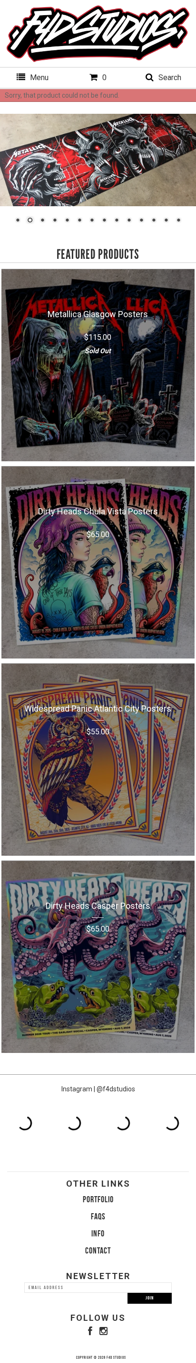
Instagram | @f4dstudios (98, 1089)
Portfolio (98, 1199)
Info (98, 1233)
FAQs (98, 1216)
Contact (98, 1250)
